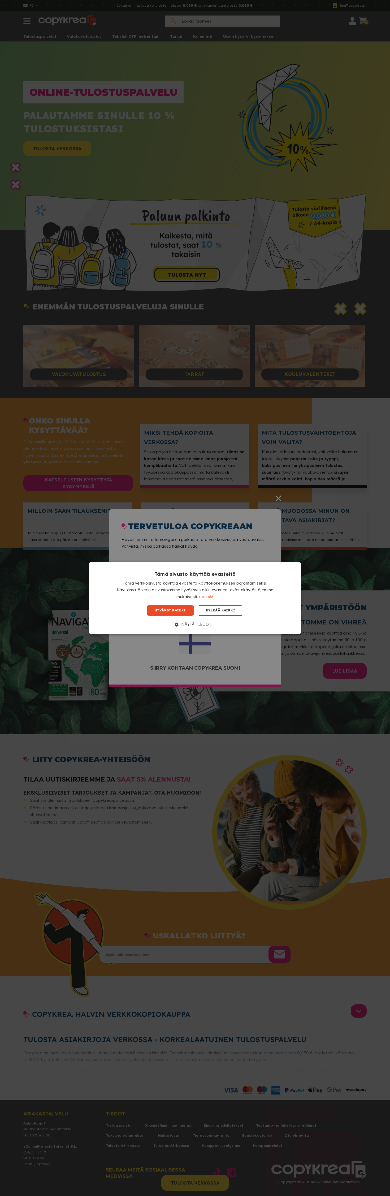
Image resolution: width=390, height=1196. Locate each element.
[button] (195, 624)
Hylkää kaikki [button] (220, 610)
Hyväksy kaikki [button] (170, 610)
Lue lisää (206, 597)
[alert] (195, 598)
